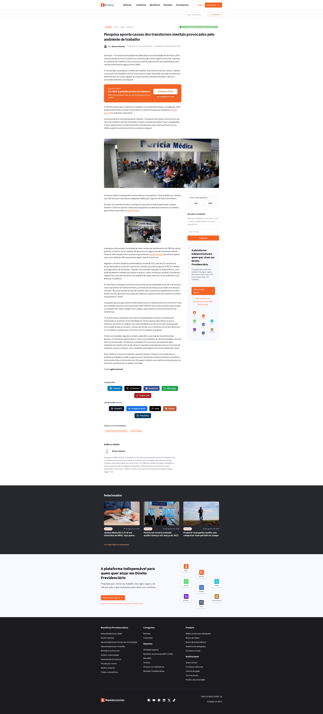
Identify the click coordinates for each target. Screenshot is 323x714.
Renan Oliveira (118, 46)
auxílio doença (156, 254)
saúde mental (133, 210)
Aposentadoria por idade (111, 634)
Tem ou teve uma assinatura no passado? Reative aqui (203, 301)
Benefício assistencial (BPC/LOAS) (158, 654)
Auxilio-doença (107, 638)
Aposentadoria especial (111, 659)
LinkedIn (116, 388)
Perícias (146, 662)
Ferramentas (182, 5)
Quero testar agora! (199, 291)
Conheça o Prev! (165, 91)
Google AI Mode (138, 408)
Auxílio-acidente (108, 668)
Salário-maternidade (110, 655)
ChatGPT (118, 408)
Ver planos (211, 5)
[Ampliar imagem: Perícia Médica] (143, 229)
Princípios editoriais (194, 667)
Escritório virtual (193, 651)
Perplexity (144, 415)
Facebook (153, 388)
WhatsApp (171, 388)
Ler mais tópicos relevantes (116, 544)
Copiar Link (144, 395)
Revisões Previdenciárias (153, 671)
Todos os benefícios (109, 672)
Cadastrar (203, 238)
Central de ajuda (193, 671)
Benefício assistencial (110, 651)
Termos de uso (192, 675)
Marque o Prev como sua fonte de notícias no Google (200, 27)
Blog (122, 27)
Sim (196, 203)
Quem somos (191, 662)
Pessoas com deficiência (153, 667)
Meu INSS (147, 658)
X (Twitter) (134, 388)
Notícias (127, 5)
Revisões (168, 5)
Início (116, 27)
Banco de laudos (193, 638)
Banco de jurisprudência (196, 642)
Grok (157, 408)
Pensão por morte (109, 663)
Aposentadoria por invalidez (113, 646)
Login (199, 5)
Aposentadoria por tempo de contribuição (119, 642)
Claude (171, 408)
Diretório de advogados (196, 646)
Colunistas (141, 5)
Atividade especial (151, 650)
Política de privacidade (195, 680)
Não (210, 203)
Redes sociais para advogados (198, 634)
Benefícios (155, 5)
